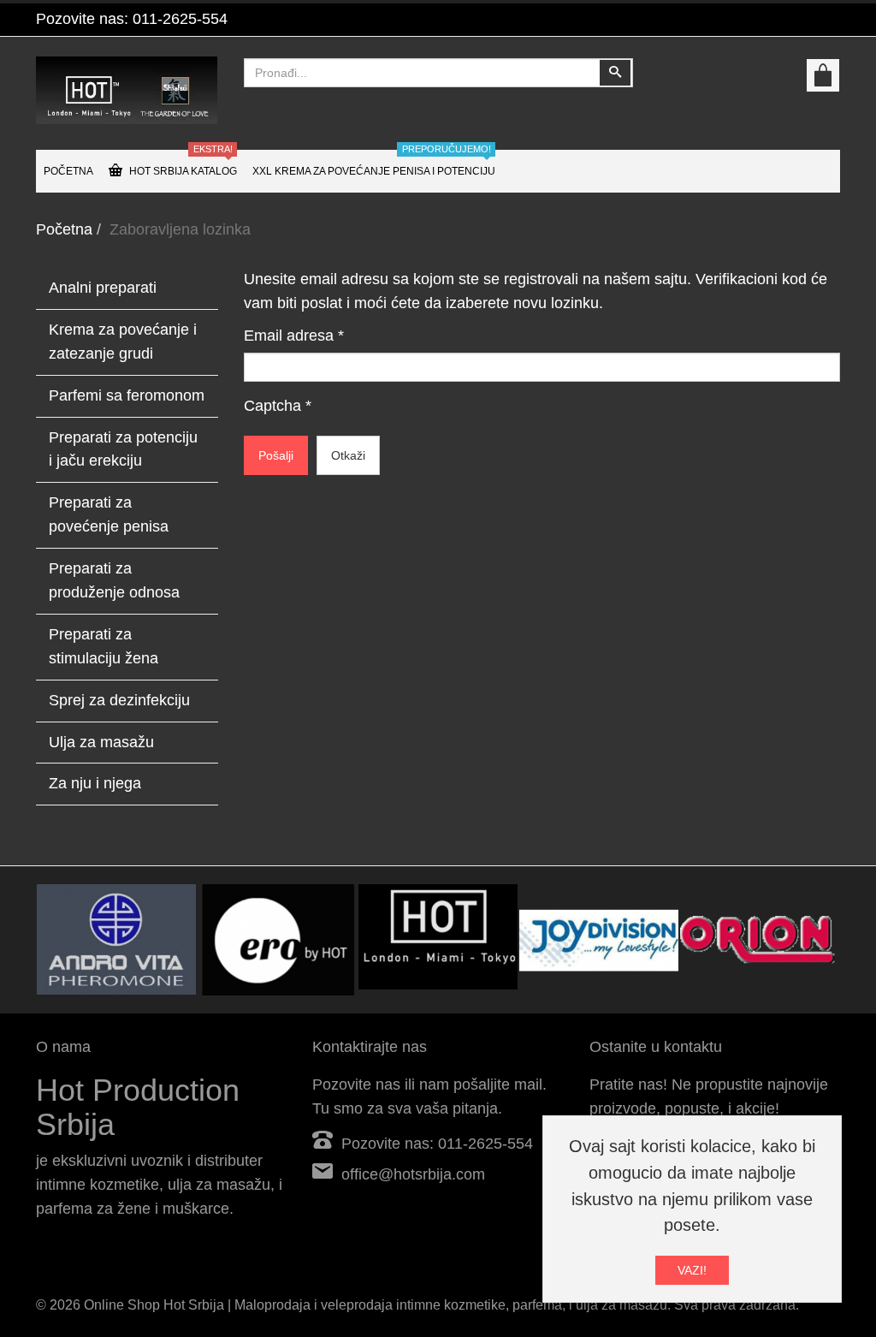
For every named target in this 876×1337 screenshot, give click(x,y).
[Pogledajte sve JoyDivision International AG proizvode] (598, 939)
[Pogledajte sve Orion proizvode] (759, 939)
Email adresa (294, 335)
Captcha (277, 405)
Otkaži (348, 455)
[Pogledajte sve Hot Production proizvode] (438, 936)
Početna (64, 229)
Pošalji (275, 455)
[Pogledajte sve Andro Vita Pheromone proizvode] (116, 939)
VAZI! (692, 1270)
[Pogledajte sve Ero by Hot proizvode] (277, 939)
